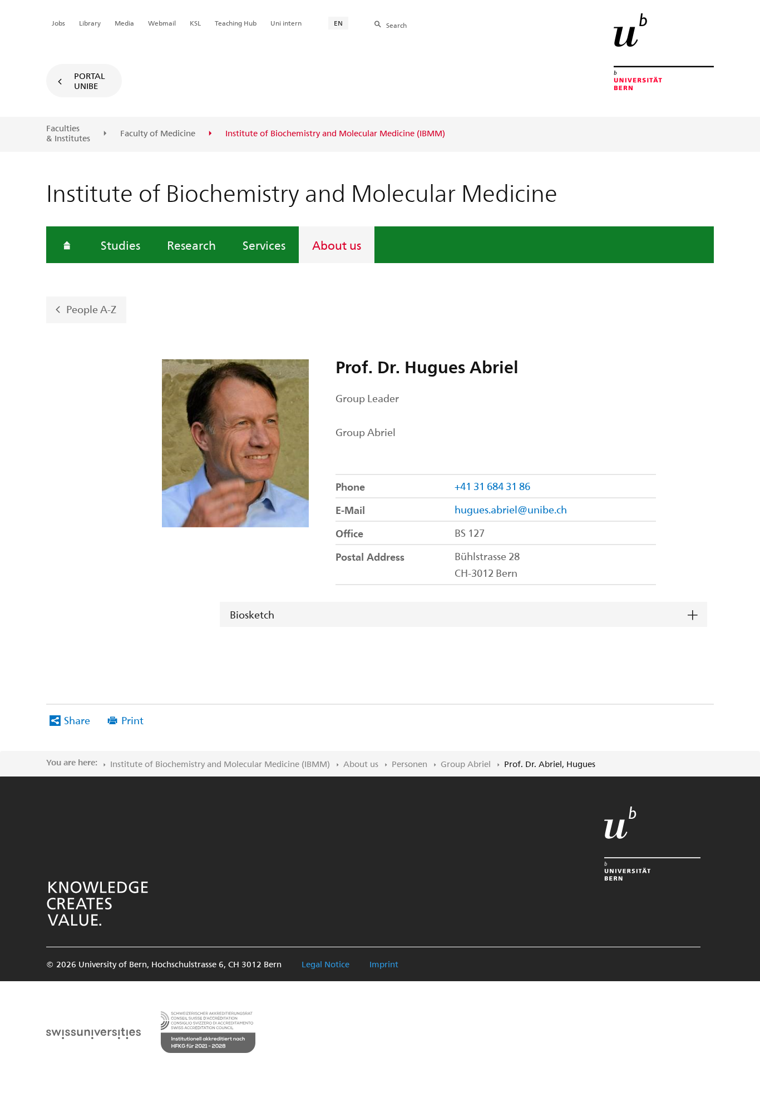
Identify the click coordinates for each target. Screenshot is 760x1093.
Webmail (162, 22)
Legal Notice (325, 964)
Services (264, 245)
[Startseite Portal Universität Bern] (664, 51)
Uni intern (286, 22)
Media (124, 22)
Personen (409, 763)
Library (90, 22)
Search (396, 25)
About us (336, 245)
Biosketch (252, 614)
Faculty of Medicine (157, 133)
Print (132, 720)
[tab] (463, 615)
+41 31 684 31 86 (492, 486)
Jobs (58, 22)
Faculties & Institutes (68, 133)
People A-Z (91, 309)
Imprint (383, 964)
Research (191, 245)
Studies (120, 245)
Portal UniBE (89, 80)
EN (338, 22)
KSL (195, 22)
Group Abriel (466, 763)
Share (77, 720)
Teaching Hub (235, 22)
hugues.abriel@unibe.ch (511, 509)
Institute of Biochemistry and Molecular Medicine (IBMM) (220, 763)
